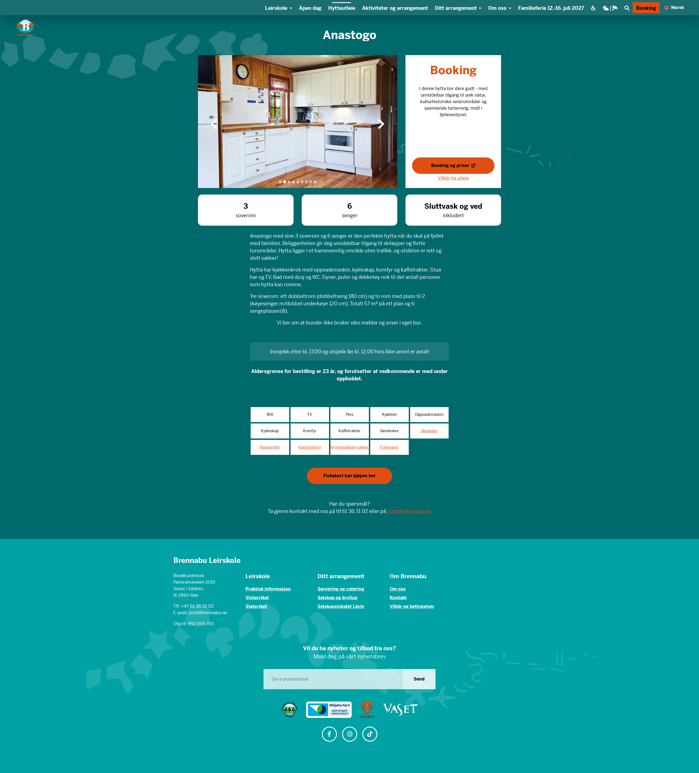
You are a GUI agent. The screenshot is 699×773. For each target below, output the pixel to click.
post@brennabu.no (409, 511)
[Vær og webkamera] (610, 7)
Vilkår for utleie (453, 178)
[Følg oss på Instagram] (349, 735)
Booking (646, 8)
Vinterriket (257, 598)
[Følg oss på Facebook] (329, 735)
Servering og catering (341, 589)
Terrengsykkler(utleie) (349, 447)
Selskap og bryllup (337, 598)
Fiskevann (389, 447)
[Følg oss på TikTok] (369, 735)
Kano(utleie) (309, 447)
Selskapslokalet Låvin (341, 606)
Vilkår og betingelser (412, 606)
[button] (214, 122)
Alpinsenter (269, 447)
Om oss (398, 589)
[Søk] (627, 7)
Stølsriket (256, 606)
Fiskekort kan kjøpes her (349, 476)
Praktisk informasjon (268, 589)
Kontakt (398, 598)
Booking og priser (450, 165)
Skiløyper (429, 430)
